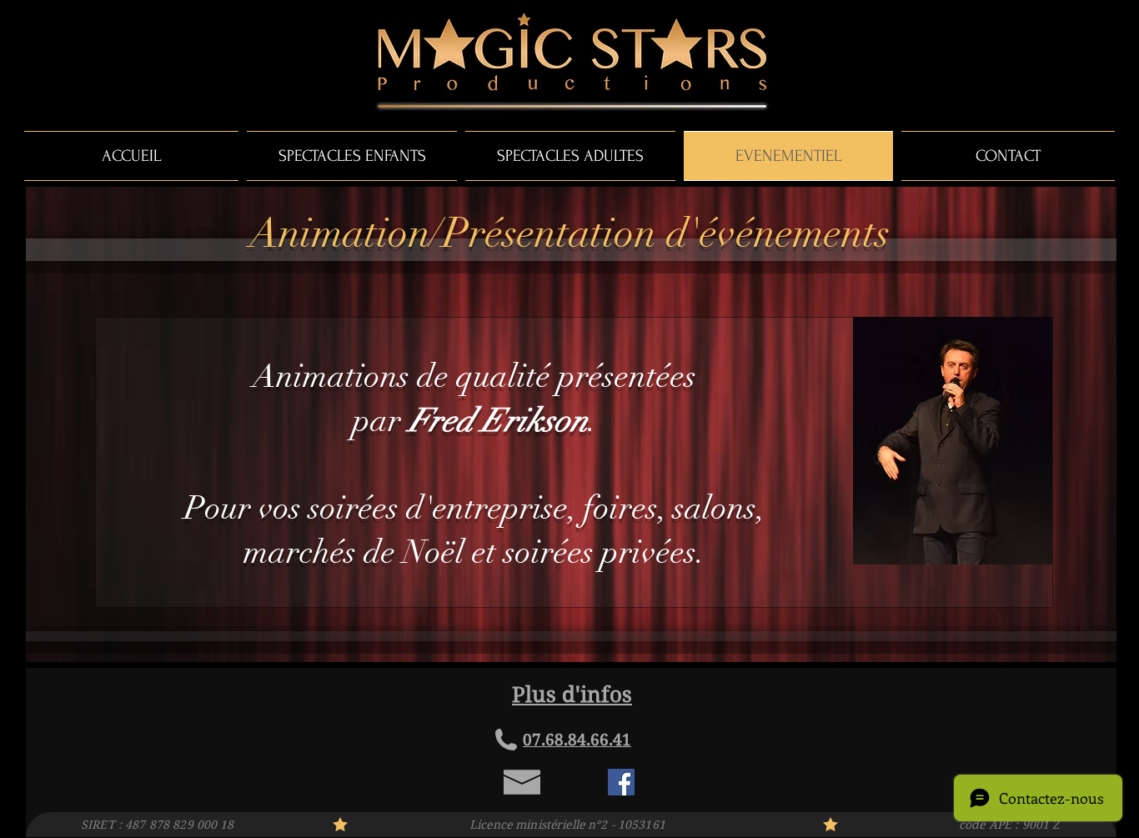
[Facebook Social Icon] (621, 782)
